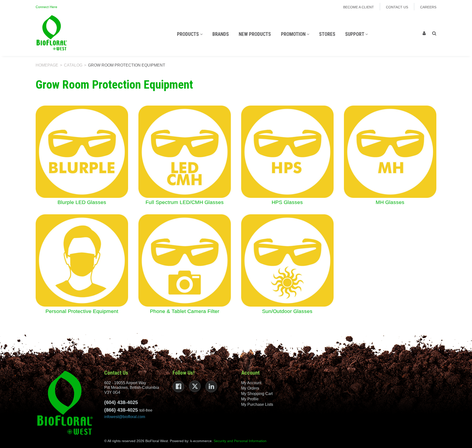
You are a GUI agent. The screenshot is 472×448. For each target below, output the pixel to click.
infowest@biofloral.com (124, 417)
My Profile (250, 399)
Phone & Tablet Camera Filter (184, 311)
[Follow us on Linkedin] (211, 386)
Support (355, 34)
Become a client (358, 7)
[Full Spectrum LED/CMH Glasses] (184, 151)
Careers (428, 7)
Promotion (294, 34)
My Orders (250, 388)
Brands (220, 34)
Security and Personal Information (240, 441)
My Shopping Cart (257, 394)
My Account (251, 383)
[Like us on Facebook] (178, 386)
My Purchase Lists (257, 404)
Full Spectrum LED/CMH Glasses (185, 202)
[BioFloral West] (52, 32)
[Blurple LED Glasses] (82, 151)
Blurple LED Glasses (82, 202)
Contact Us (397, 7)
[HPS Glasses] (287, 151)
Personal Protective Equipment (81, 311)
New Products (255, 34)
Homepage (47, 65)
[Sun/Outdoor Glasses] (287, 260)
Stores (327, 34)
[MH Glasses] (390, 151)
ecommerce (202, 441)
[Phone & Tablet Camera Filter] (184, 260)
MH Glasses (390, 202)
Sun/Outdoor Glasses (287, 311)
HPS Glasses (287, 202)
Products (188, 34)
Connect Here (46, 7)
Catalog (73, 65)
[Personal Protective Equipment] (82, 260)
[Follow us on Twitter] (195, 386)
